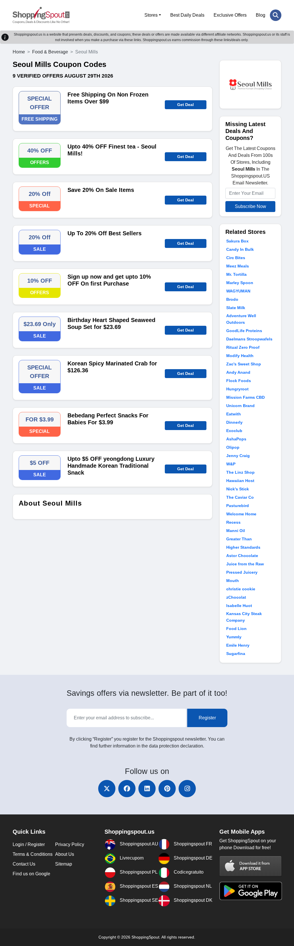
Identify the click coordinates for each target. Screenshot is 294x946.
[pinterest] (167, 788)
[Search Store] (275, 15)
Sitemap (63, 864)
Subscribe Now (250, 206)
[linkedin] (147, 788)
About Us (64, 854)
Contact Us (24, 864)
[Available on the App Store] (250, 866)
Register (207, 717)
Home (19, 51)
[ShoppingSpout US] (41, 15)
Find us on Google (31, 873)
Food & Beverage (50, 51)
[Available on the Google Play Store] (250, 890)
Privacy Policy (69, 844)
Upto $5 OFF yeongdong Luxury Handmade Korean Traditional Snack (110, 466)
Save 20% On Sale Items (100, 190)
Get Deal (185, 104)
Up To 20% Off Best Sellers (104, 233)
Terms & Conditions (33, 854)
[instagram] (187, 788)
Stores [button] (151, 15)
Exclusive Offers (230, 15)
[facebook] (127, 788)
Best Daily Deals (187, 15)
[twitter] (106, 788)
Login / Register (29, 844)
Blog (260, 15)
